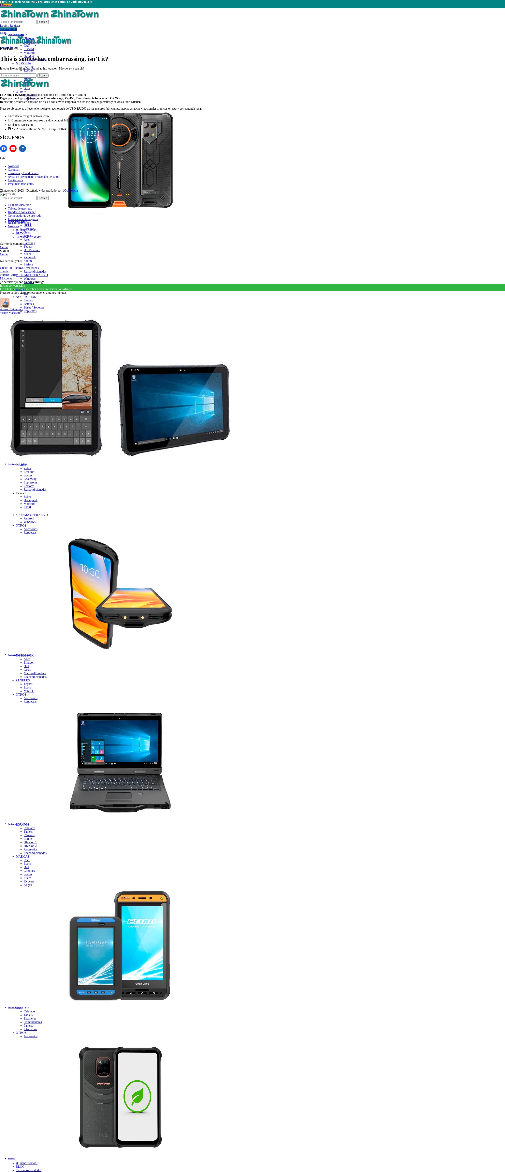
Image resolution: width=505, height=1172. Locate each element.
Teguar (28, 246)
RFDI (27, 507)
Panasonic (30, 257)
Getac (27, 232)
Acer (27, 239)
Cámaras (29, 835)
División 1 (30, 842)
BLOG (20, 1166)
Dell (26, 666)
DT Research (32, 250)
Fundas (28, 300)
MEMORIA (23, 63)
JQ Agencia (70, 190)
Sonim (28, 260)
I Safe (27, 877)
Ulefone (29, 38)
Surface (28, 264)
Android (29, 518)
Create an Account (11, 267)
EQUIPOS (22, 824)
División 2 (30, 845)
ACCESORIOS (26, 296)
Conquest (30, 870)
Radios (28, 838)
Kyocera (29, 881)
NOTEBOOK (25, 655)
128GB (28, 70)
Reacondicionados (35, 271)
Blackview (30, 42)
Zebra (27, 253)
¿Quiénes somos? (26, 1163)
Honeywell (30, 500)
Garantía (13, 169)
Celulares (29, 828)
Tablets (28, 831)
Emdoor (29, 471)
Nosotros (13, 166)
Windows (30, 278)
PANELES (23, 680)
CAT (27, 45)
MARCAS (22, 856)
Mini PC (29, 691)
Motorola (29, 52)
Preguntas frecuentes (21, 183)
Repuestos (30, 311)
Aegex (28, 885)
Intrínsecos (30, 1029)
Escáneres (30, 1018)
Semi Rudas (31, 268)
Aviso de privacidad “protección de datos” (34, 176)
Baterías (29, 304)
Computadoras (33, 1022)
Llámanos (6, 5)
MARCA (22, 35)
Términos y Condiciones (23, 173)
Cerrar (4, 247)
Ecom (27, 687)
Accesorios (30, 529)
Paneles (28, 1025)
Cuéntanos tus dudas (28, 1170)
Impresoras (30, 482)
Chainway (30, 479)
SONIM (29, 49)
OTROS (21, 91)
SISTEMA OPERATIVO (32, 275)
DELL (28, 225)
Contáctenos (15, 180)
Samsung (29, 243)
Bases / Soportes (34, 307)
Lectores (29, 486)
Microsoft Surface (35, 673)
